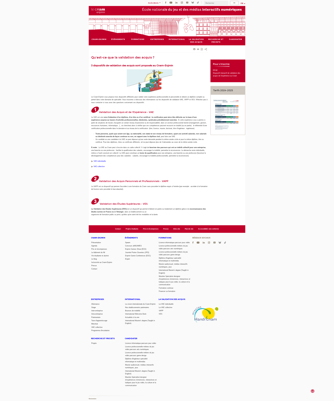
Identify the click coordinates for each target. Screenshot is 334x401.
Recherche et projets (103, 338)
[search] (216, 3)
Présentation (96, 242)
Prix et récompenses (151, 229)
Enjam (127, 259)
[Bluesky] (193, 2)
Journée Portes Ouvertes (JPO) (137, 252)
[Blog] (187, 2)
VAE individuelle (100, 161)
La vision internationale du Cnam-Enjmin (140, 304)
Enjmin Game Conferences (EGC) (138, 256)
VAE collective (99, 166)
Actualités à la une (132, 317)
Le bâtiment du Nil (98, 252)
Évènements (131, 238)
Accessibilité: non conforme (208, 229)
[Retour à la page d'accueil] (98, 10)
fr (242, 3)
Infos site (176, 229)
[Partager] (206, 49)
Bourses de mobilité (132, 311)
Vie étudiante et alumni (100, 256)
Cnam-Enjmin (98, 238)
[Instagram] (182, 2)
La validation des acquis (172, 299)
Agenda (94, 246)
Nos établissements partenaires (137, 307)
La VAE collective (165, 307)
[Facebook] (165, 2)
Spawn (127, 242)
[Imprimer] (194, 49)
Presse (166, 229)
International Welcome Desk (135, 314)
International (132, 299)
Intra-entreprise (97, 314)
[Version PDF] (202, 49)
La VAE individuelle (166, 304)
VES (160, 314)
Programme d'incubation (100, 330)
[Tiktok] (198, 2)
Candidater (131, 338)
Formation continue (166, 288)
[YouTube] (170, 2)
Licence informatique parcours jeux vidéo (174, 242)
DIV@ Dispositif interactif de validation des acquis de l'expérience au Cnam (226, 73)
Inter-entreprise (97, 311)
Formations (165, 238)
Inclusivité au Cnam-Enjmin (101, 262)
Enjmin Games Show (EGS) (135, 249)
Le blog (94, 259)
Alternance (95, 304)
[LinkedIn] (176, 2)
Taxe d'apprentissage (99, 321)
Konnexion (92, 399)
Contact (118, 229)
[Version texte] (198, 49)
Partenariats (95, 317)
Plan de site (189, 229)
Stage (93, 307)
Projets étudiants (132, 229)
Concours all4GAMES (133, 246)
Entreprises (97, 299)
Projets (94, 343)
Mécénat (94, 324)
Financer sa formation (167, 291)
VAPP (161, 311)
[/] (92, 161)
